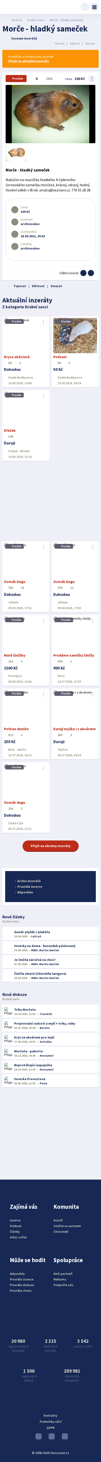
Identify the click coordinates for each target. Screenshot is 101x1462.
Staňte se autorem (67, 1226)
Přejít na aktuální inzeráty (28, 61)
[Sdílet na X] (91, 273)
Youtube (37, 1437)
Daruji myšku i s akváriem (74, 729)
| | (74, 43)
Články (15, 1231)
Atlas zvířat (18, 1237)
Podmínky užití (51, 1421)
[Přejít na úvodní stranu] (5, 20)
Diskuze (15, 1226)
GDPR (50, 1428)
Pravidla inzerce (29, 886)
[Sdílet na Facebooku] (83, 273)
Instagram (50, 1437)
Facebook (63, 1437)
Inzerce (17, 20)
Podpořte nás (63, 1285)
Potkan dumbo (16, 729)
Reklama (60, 1279)
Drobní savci (36, 20)
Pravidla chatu (20, 1290)
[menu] (94, 7)
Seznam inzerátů (24, 38)
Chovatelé (61, 1231)
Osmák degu (14, 802)
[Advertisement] (50, 501)
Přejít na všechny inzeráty (50, 846)
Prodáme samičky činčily (73, 655)
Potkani (59, 357)
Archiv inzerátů (29, 881)
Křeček (10, 430)
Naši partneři (63, 1274)
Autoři (58, 1220)
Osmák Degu (14, 581)
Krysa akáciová (17, 357)
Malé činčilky (14, 655)
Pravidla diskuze (22, 1285)
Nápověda (25, 892)
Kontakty (50, 1415)
